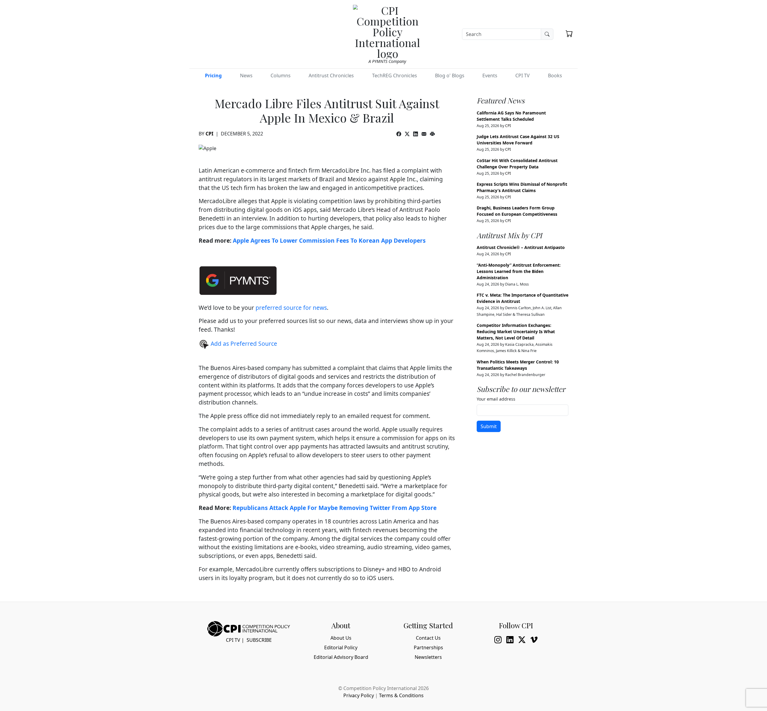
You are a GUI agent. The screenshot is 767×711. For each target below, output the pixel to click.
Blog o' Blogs (449, 75)
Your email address (496, 399)
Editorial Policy (340, 647)
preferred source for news (291, 308)
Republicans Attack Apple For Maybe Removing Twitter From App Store (334, 508)
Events (489, 75)
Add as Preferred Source (243, 343)
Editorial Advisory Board (341, 657)
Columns (281, 75)
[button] (569, 33)
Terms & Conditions (401, 695)
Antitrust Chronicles (331, 75)
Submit (489, 426)
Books (555, 75)
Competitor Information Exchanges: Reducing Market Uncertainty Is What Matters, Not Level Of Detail (516, 331)
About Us (340, 638)
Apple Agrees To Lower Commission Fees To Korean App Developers (329, 240)
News (246, 75)
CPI (209, 133)
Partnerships (428, 647)
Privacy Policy (358, 695)
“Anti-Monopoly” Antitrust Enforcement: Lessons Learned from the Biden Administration (519, 271)
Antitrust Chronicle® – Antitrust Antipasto (521, 247)
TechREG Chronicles (394, 75)
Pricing (213, 75)
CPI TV (522, 75)
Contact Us (428, 638)
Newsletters (428, 657)
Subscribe (259, 640)
